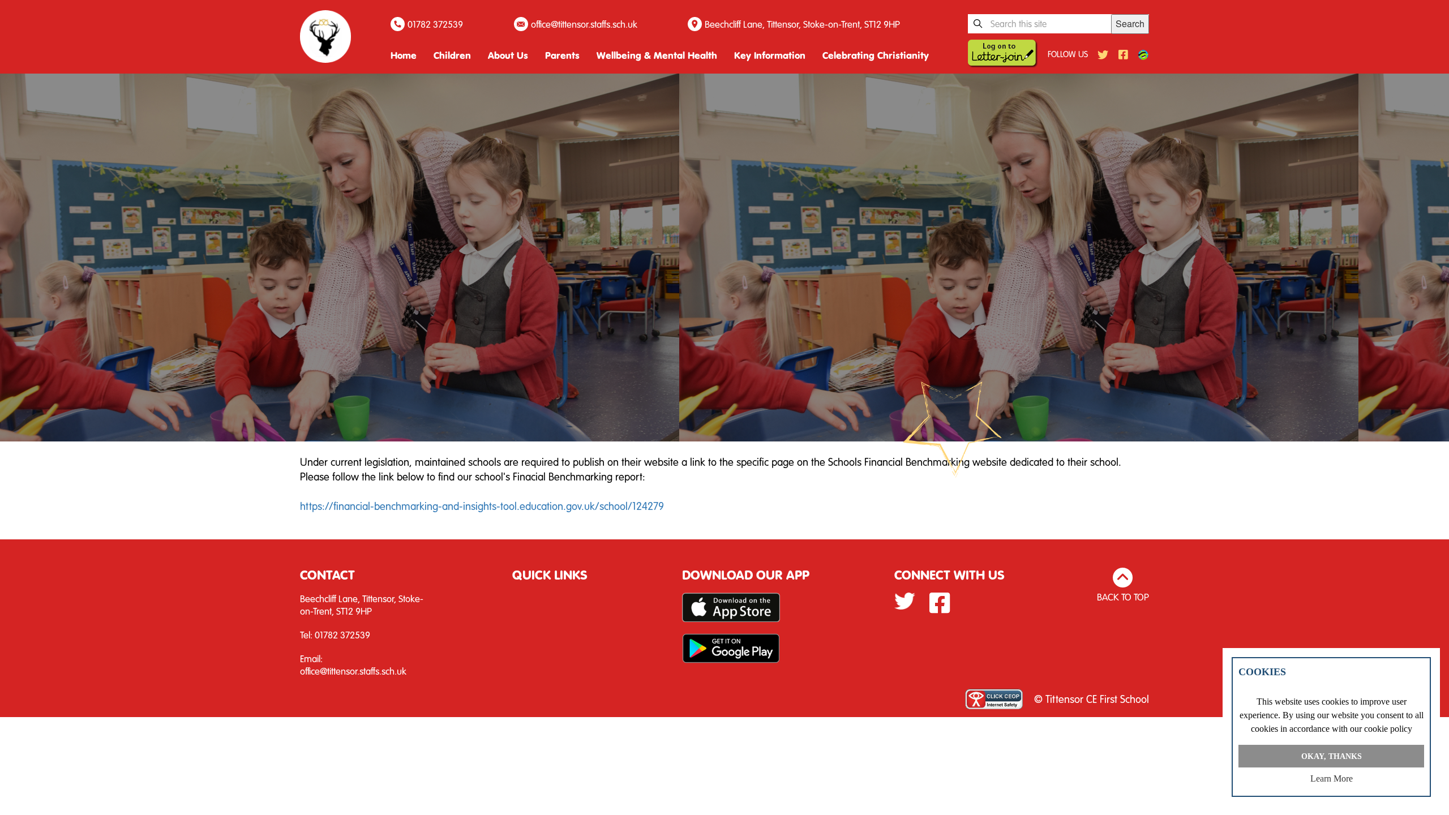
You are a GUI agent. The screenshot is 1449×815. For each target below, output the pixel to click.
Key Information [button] (769, 55)
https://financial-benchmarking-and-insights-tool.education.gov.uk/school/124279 (482, 506)
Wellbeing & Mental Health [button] (657, 55)
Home (404, 55)
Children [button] (452, 55)
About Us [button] (508, 55)
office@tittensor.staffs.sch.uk (584, 24)
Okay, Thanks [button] (1331, 756)
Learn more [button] (1331, 778)
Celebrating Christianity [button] (875, 55)
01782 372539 (435, 24)
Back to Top (1123, 596)
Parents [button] (562, 55)
